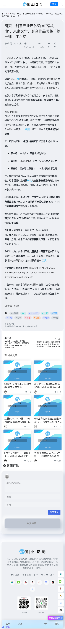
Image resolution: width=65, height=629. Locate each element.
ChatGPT (24, 161)
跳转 (34, 284)
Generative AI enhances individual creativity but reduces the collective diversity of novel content (30, 272)
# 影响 (18, 318)
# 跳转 (46, 318)
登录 (54, 4)
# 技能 (27, 318)
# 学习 (54, 313)
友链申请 (15, 575)
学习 (11, 255)
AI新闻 (12, 14)
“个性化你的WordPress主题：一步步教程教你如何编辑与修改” (47, 455)
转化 (53, 78)
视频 (29, 83)
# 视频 (36, 318)
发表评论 (54, 512)
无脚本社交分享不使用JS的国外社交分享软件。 (17, 386)
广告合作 (38, 575)
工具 (48, 83)
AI (11, 66)
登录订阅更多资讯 (56, 618)
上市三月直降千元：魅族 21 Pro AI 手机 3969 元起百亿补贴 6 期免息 (16, 455)
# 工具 (9, 318)
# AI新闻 (14, 313)
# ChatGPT (33, 313)
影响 (53, 88)
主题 (9, 129)
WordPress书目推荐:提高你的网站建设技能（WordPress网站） (47, 386)
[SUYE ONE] (32, 4)
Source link (11, 305)
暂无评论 (13, 466)
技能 (20, 260)
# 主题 (45, 313)
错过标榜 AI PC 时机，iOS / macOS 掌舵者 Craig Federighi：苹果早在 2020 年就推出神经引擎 (17, 420)
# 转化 (55, 318)
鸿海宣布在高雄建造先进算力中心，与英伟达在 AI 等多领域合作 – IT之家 (47, 420)
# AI (23, 313)
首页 (5, 14)
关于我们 (50, 575)
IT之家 (8, 57)
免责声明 (26, 575)
